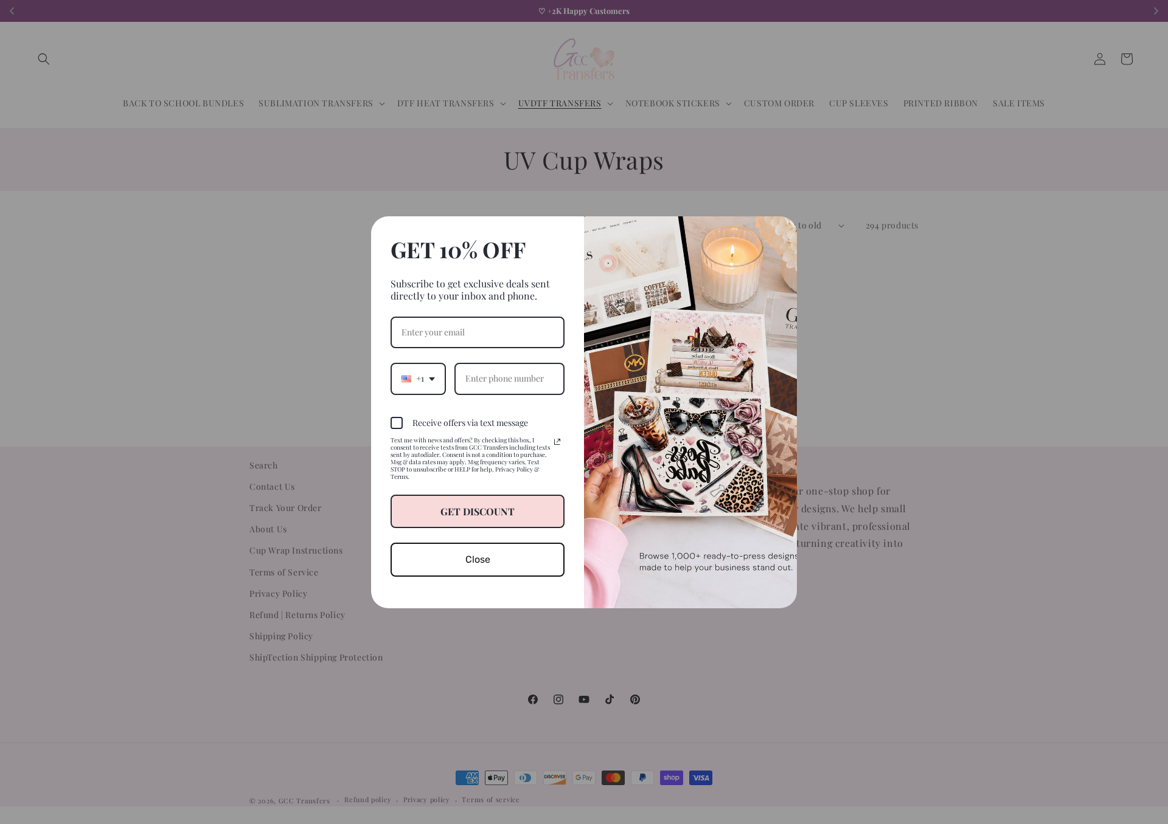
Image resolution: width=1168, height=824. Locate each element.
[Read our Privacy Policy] (557, 441)
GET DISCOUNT (477, 511)
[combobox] (418, 379)
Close (477, 559)
